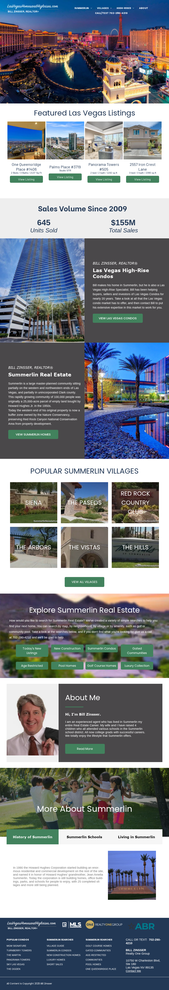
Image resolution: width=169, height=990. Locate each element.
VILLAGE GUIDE (55, 945)
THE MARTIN (14, 955)
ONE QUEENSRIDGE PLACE (101, 969)
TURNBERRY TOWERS (19, 950)
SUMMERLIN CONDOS (59, 950)
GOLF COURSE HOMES (99, 945)
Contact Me (133, 971)
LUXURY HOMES (56, 959)
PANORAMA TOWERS (18, 959)
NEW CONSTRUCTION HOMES (63, 955)
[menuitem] (83, 8)
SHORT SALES (55, 964)
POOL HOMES (93, 964)
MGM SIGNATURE (16, 945)
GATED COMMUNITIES (98, 950)
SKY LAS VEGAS (15, 964)
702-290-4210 (22, 637)
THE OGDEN (13, 969)
